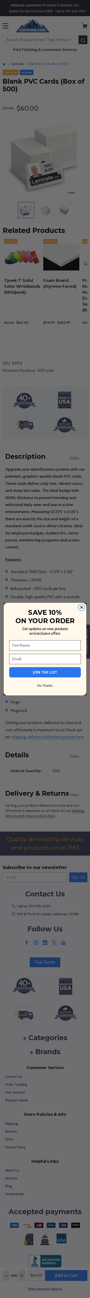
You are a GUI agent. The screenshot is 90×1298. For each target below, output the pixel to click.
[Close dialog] (82, 607)
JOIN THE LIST (45, 672)
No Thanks (45, 685)
